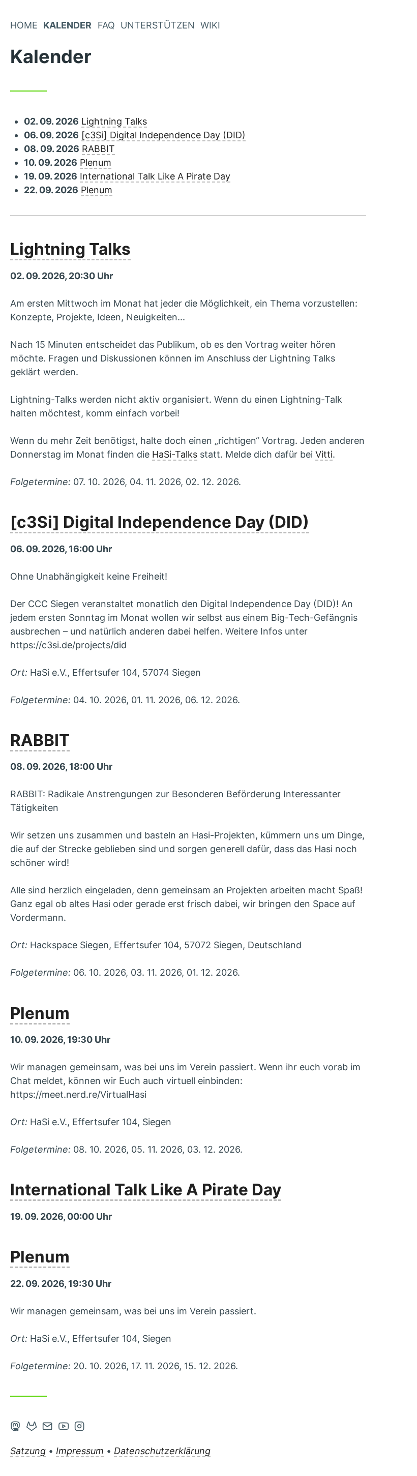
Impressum (80, 1450)
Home (24, 25)
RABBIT (98, 148)
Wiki (210, 25)
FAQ (106, 25)
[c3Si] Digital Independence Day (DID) (163, 135)
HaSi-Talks (174, 454)
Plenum (95, 162)
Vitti (324, 454)
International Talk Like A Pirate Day (155, 176)
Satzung (28, 1450)
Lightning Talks (114, 121)
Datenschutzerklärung (162, 1450)
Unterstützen (158, 25)
